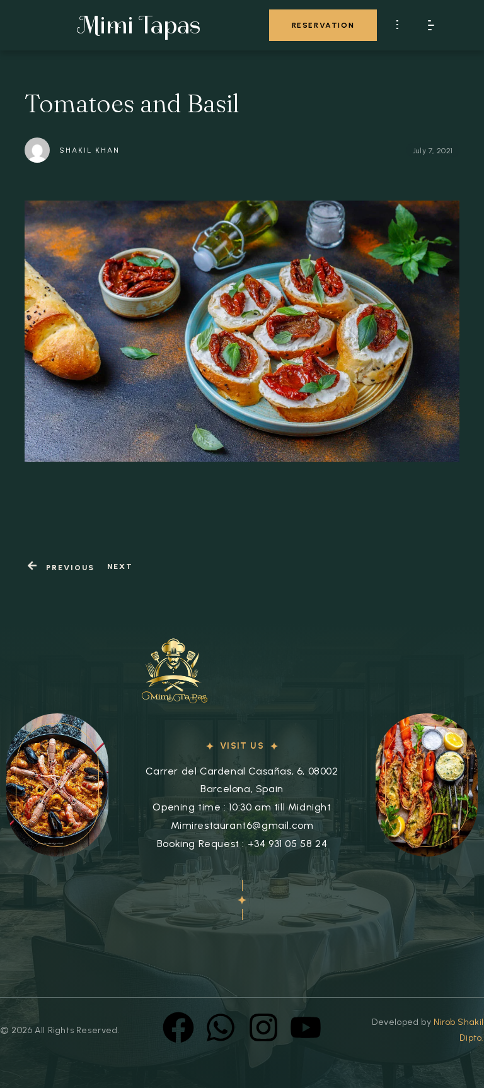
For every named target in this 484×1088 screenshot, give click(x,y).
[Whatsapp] (220, 1027)
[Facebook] (178, 1027)
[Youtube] (305, 1027)
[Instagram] (263, 1027)
